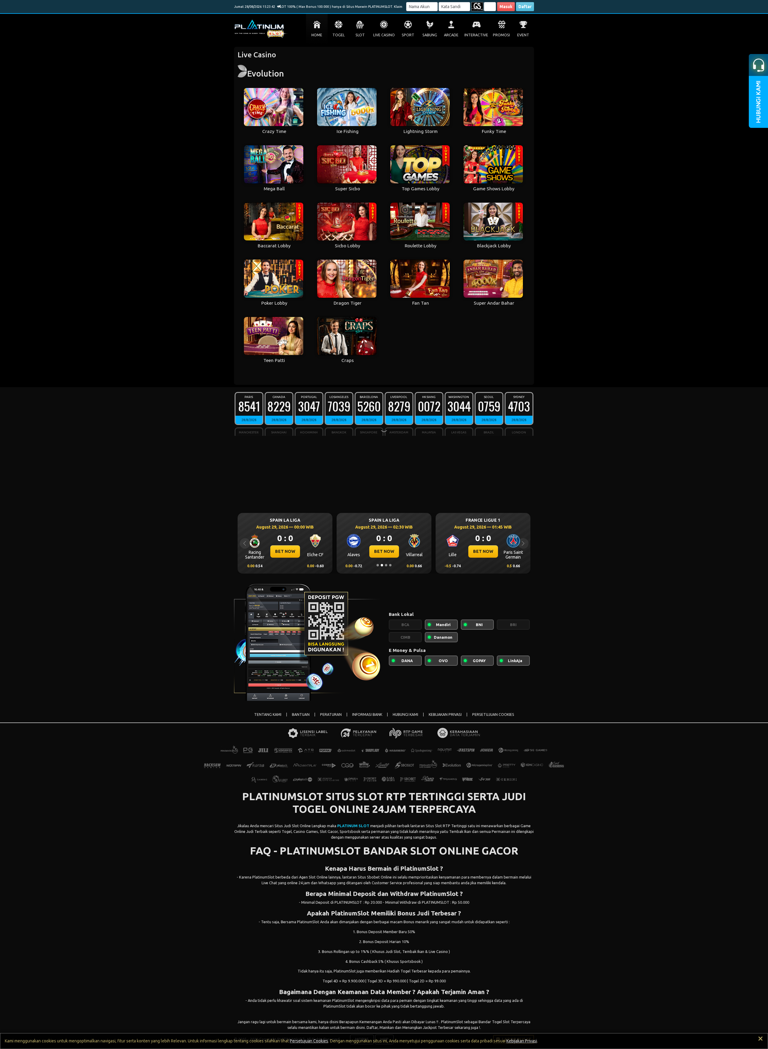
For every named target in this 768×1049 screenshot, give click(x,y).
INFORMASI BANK (367, 714)
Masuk (506, 6)
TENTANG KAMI (267, 714)
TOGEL (338, 35)
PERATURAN (331, 714)
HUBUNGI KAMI (405, 714)
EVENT (523, 35)
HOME (316, 35)
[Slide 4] (390, 565)
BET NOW (285, 551)
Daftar (525, 6)
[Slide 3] (386, 565)
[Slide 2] (382, 565)
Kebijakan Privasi (521, 1040)
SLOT (360, 35)
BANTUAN (301, 714)
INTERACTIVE (476, 35)
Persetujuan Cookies (309, 1040)
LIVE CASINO (384, 35)
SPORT (408, 35)
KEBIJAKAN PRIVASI (445, 714)
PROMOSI (501, 35)
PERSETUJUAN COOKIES (493, 714)
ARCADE (451, 35)
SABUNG (429, 35)
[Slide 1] (377, 565)
